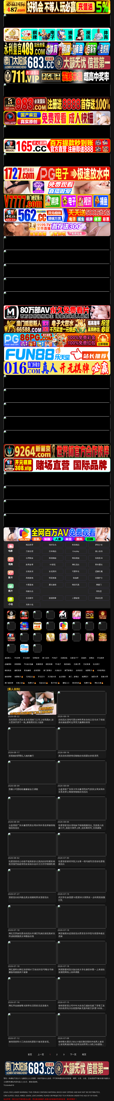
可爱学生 (76, 571)
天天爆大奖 (52, 676)
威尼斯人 (8, 658)
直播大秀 (104, 676)
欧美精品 (76, 544)
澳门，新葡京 (74, 676)
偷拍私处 (8, 670)
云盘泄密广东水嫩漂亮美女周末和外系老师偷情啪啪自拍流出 (32, 826)
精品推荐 (29, 544)
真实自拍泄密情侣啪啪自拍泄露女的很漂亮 (78, 755)
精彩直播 (49, 664)
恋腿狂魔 (99, 571)
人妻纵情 (76, 598)
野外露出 (99, 564)
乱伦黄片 (96, 664)
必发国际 (37, 670)
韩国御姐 (52, 558)
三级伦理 (29, 551)
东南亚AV (99, 558)
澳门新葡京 (47, 670)
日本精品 (52, 551)
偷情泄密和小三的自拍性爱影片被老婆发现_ (29, 1041)
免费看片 (85, 676)
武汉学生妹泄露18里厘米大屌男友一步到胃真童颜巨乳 (81, 898)
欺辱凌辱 (29, 564)
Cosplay (75, 551)
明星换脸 (52, 578)
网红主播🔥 (99, 683)
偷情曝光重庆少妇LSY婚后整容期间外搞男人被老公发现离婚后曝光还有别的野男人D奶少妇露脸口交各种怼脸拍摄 (81, 1044)
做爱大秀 (94, 676)
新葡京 (91, 658)
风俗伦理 (99, 598)
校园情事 (52, 598)
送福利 (83, 658)
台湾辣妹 (29, 558)
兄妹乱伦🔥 (43, 683)
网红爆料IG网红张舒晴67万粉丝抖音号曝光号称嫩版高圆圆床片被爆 (31, 970)
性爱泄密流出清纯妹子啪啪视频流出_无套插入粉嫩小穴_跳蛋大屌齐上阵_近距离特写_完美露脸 (81, 826)
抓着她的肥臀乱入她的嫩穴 (21, 755)
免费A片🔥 (32, 683)
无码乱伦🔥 (30, 676)
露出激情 (52, 584)
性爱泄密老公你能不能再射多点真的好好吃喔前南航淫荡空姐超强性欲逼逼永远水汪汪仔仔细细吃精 (32, 862)
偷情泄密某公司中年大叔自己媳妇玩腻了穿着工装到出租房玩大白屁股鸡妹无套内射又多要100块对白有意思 (81, 1008)
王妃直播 (86, 664)
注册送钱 (64, 658)
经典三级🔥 (20, 683)
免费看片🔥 (90, 670)
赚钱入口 (66, 683)
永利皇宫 (79, 670)
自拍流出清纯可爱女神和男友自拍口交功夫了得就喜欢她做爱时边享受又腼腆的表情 (81, 721)
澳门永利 (45, 658)
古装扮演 (29, 571)
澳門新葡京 (69, 670)
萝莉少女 (99, 544)
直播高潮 (39, 664)
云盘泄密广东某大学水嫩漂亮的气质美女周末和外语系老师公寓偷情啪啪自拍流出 (81, 790)
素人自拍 (99, 551)
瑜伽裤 (75, 578)
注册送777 (74, 658)
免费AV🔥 (88, 683)
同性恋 (99, 591)
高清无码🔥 (76, 683)
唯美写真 (76, 584)
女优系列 (52, 571)
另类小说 (29, 604)
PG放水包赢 (28, 664)
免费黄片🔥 (18, 676)
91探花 (52, 564)
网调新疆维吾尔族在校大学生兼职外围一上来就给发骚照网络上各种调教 (81, 970)
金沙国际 (62, 676)
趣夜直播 (17, 670)
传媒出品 (29, 591)
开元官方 (41, 676)
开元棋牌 (26, 658)
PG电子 (55, 658)
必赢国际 (8, 664)
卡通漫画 (29, 584)
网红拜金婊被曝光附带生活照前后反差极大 (29, 1005)
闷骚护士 (99, 578)
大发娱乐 (58, 670)
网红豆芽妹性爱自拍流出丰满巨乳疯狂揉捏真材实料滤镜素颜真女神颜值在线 (32, 934)
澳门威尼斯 (9, 683)
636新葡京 (101, 670)
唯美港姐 (76, 558)
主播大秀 (77, 664)
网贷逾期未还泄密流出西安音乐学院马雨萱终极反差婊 (81, 934)
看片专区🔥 (55, 683)
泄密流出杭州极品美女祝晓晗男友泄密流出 (29, 897)
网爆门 (99, 584)
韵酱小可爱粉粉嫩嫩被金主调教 (23, 789)
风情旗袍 (29, 578)
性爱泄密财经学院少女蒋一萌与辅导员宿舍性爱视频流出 (81, 862)
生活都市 (29, 598)
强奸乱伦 (52, 544)
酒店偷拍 (67, 664)
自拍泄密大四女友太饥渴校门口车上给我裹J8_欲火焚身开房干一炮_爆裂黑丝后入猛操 (31, 721)
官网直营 (36, 658)
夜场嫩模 (27, 670)
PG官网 (17, 658)
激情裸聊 (8, 676)
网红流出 (76, 564)
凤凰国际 (17, 664)
